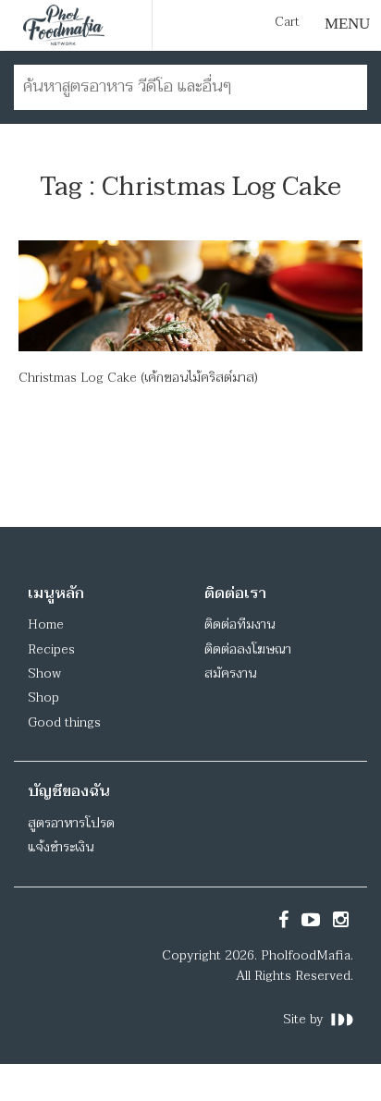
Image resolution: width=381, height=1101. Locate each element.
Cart (287, 22)
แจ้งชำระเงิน (60, 847)
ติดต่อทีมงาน (239, 624)
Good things (64, 722)
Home (46, 624)
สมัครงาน (230, 673)
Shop (43, 697)
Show (44, 673)
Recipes (51, 649)
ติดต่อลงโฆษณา (247, 649)
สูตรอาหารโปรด (71, 823)
